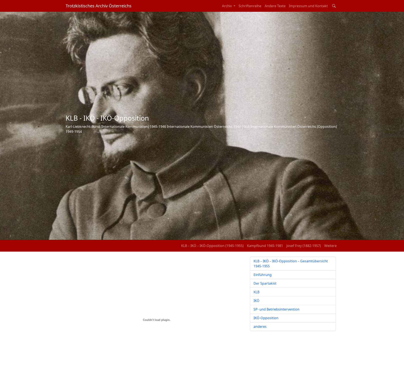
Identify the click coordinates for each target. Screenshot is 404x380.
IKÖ (256, 300)
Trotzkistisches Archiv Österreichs (99, 6)
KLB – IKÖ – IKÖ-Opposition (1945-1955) (212, 245)
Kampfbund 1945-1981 (265, 245)
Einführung (263, 274)
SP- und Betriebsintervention (276, 309)
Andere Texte (275, 6)
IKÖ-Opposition (266, 318)
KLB (256, 292)
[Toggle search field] (334, 6)
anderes (260, 326)
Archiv (227, 6)
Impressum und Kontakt (308, 6)
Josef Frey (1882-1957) (303, 245)
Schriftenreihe (250, 6)
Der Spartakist (265, 283)
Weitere (330, 245)
